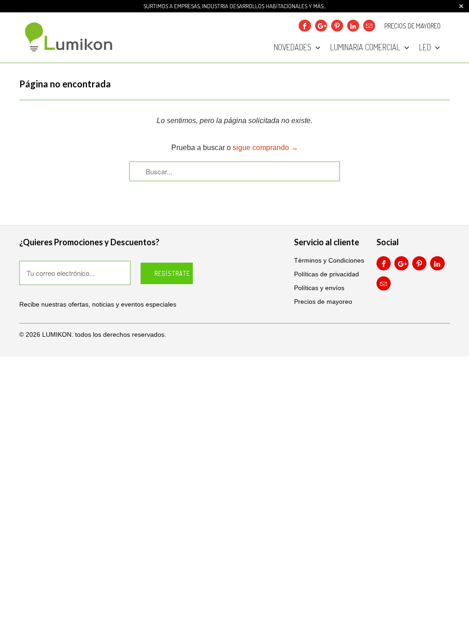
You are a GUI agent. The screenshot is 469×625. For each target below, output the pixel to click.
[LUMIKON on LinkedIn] (353, 26)
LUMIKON (56, 334)
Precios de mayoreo (412, 26)
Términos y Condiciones (329, 260)
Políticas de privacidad (326, 274)
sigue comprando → (265, 147)
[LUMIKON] (69, 36)
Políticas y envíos (319, 287)
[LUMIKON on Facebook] (305, 26)
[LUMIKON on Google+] (321, 26)
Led (426, 47)
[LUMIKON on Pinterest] (337, 26)
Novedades (293, 47)
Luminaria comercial (366, 47)
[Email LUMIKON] (369, 26)
